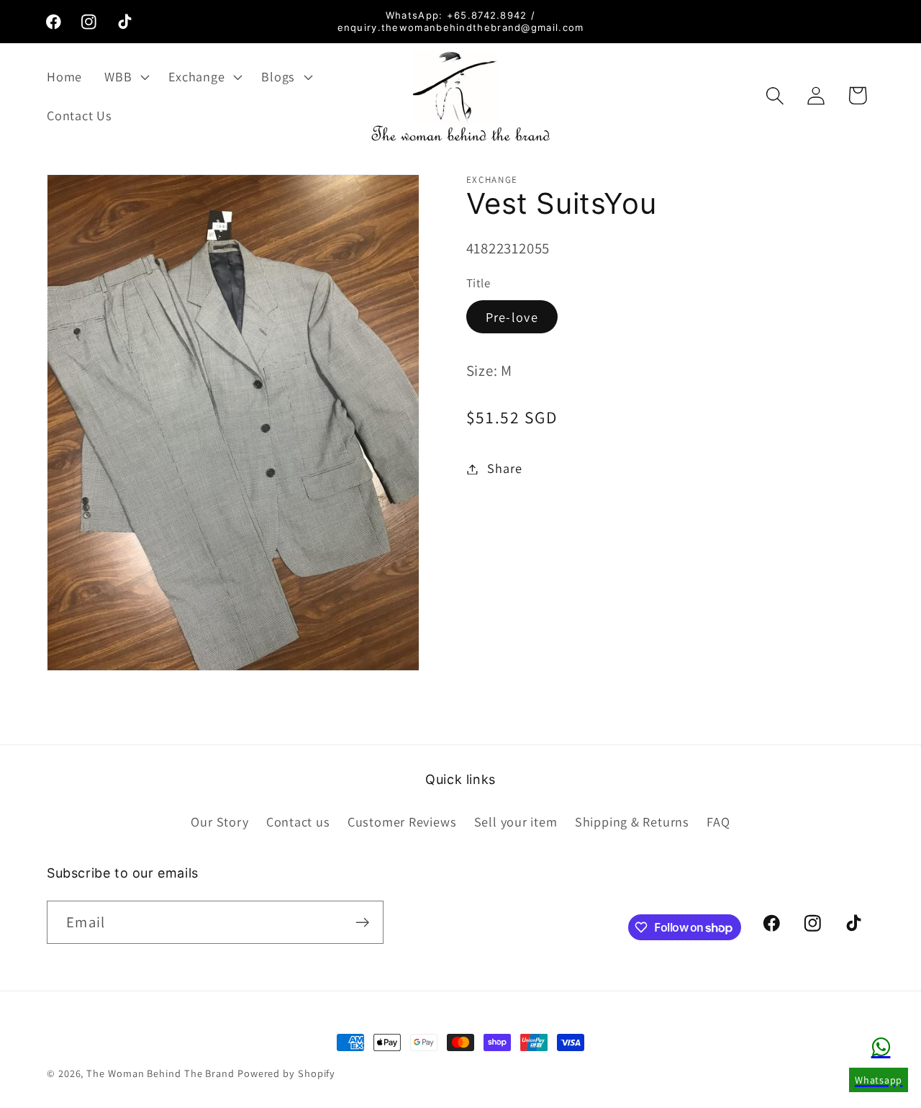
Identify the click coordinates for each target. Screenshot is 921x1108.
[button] (126, 76)
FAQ (718, 821)
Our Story (219, 821)
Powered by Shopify (286, 1073)
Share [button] (504, 468)
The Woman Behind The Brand (160, 1073)
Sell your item (516, 821)
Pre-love (512, 316)
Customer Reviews (402, 821)
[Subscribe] (362, 923)
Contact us (298, 821)
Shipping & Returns (632, 821)
